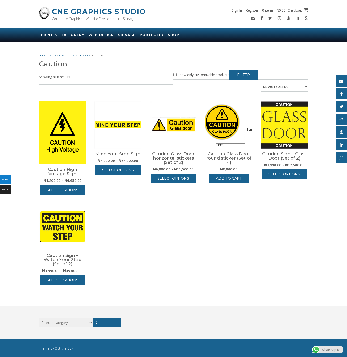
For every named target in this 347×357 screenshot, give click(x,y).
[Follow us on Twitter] (270, 18)
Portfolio (152, 35)
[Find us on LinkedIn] (297, 18)
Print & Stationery (62, 35)
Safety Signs (81, 55)
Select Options (62, 190)
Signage (126, 35)
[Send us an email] (253, 18)
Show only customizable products (203, 74)
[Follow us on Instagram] (279, 18)
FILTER (243, 74)
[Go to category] (107, 322)
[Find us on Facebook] (261, 18)
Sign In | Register (245, 10)
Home (43, 55)
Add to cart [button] (229, 178)
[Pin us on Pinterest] (288, 18)
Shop (173, 35)
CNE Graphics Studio (99, 11)
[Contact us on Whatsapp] (306, 18)
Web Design (101, 35)
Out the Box (64, 348)
